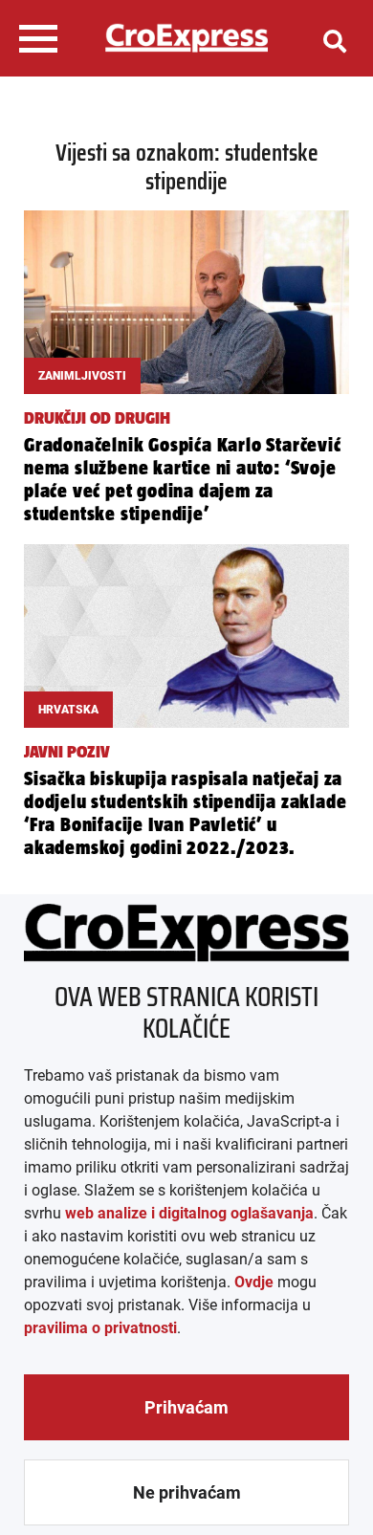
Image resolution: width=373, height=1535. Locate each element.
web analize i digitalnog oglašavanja (189, 1213)
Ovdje (254, 1282)
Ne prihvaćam (187, 1492)
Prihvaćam (186, 1407)
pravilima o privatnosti (100, 1328)
